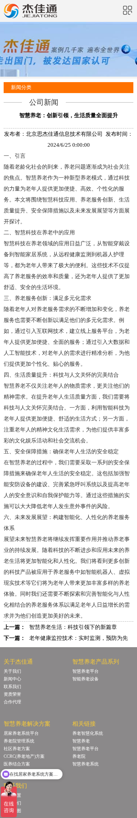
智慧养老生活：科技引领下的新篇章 (73, 627)
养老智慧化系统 (87, 733)
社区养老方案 (17, 748)
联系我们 (12, 686)
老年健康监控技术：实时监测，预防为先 (78, 638)
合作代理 (12, 701)
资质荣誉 (12, 694)
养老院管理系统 (19, 741)
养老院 (78, 756)
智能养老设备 (85, 678)
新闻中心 (12, 678)
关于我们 (12, 671)
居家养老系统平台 (21, 733)
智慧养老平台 (85, 671)
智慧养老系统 (85, 764)
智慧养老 (36, 539)
